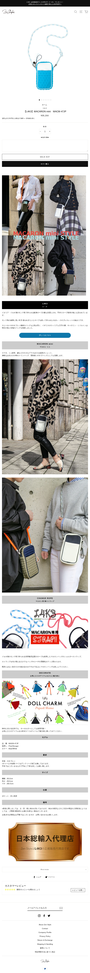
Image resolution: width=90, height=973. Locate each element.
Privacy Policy (45, 936)
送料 (3, 118)
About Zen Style (45, 925)
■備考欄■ (45, 137)
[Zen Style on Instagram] (39, 915)
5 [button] (47, 100)
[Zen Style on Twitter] (49, 915)
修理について (45, 948)
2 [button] (41, 100)
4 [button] (45, 100)
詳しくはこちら (45, 335)
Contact (45, 928)
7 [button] (51, 100)
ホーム (44, 105)
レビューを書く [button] (78, 890)
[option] (45, 3)
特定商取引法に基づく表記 (45, 952)
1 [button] (39, 100)
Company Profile (45, 932)
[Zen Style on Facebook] (44, 915)
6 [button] (49, 100)
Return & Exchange (45, 940)
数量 (45, 126)
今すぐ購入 (45, 164)
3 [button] (43, 100)
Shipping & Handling (45, 944)
